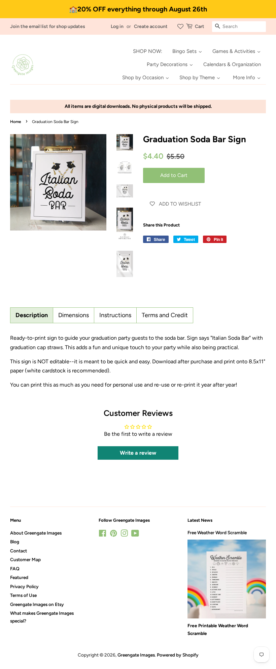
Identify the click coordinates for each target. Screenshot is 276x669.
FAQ (15, 568)
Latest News (199, 520)
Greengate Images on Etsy (37, 604)
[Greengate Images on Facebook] (102, 534)
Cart (199, 26)
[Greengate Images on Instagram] (124, 534)
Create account (151, 26)
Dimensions (73, 315)
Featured (19, 577)
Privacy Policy (24, 586)
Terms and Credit (165, 315)
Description (31, 315)
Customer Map (25, 559)
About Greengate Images (36, 533)
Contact (18, 550)
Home (15, 121)
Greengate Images (136, 655)
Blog (14, 541)
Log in (117, 26)
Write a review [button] (138, 453)
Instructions (115, 315)
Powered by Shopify (178, 655)
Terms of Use (23, 595)
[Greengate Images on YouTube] (135, 534)
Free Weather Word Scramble (217, 532)
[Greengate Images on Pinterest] (113, 534)
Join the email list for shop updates (47, 26)
